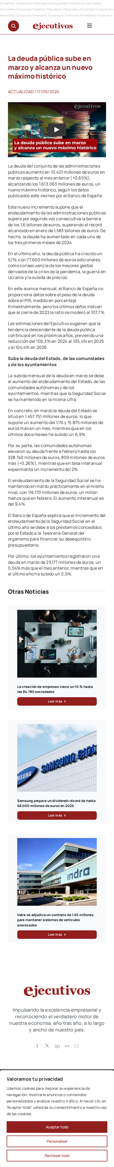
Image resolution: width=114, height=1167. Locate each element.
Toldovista (23, 15)
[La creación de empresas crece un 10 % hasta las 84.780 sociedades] (57, 613)
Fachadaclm (42, 3)
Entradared (88, 15)
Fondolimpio (104, 9)
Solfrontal (72, 15)
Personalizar (57, 1141)
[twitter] (47, 1045)
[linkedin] (57, 1046)
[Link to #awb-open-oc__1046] (13, 25)
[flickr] (67, 1046)
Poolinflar (87, 9)
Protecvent (104, 15)
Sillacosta (23, 9)
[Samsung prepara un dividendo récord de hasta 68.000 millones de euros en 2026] (57, 727)
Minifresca (94, 3)
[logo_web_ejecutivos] (53, 25)
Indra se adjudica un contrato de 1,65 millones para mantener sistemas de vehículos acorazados (55, 919)
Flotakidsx (38, 9)
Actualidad (21, 91)
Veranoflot (7, 15)
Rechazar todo (57, 1155)
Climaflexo (7, 3)
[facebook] (37, 1046)
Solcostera (7, 9)
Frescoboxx (77, 3)
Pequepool (55, 9)
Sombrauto (56, 15)
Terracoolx (39, 15)
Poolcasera (71, 9)
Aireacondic (24, 3)
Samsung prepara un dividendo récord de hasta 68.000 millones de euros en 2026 (56, 803)
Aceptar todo (57, 1126)
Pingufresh (60, 3)
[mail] (76, 1046)
